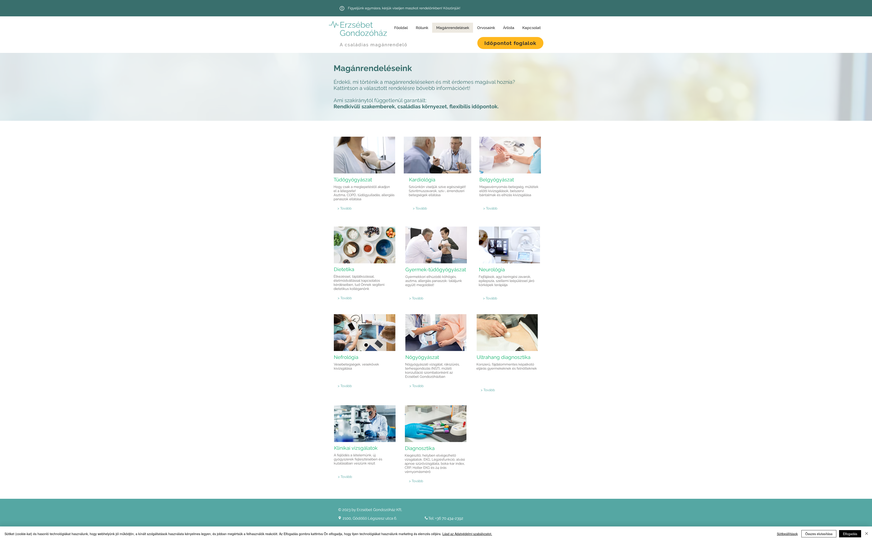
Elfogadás (850, 533)
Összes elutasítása (818, 533)
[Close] (866, 533)
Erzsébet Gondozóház (363, 29)
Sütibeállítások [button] (787, 533)
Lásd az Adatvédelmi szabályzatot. (467, 533)
